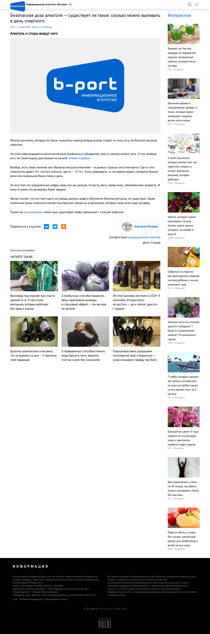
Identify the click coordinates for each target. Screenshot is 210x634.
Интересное (47, 27)
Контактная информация (31, 599)
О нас (15, 599)
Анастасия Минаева (146, 226)
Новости (35, 27)
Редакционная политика (55, 599)
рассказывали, (33, 212)
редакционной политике (144, 237)
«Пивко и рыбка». (79, 158)
